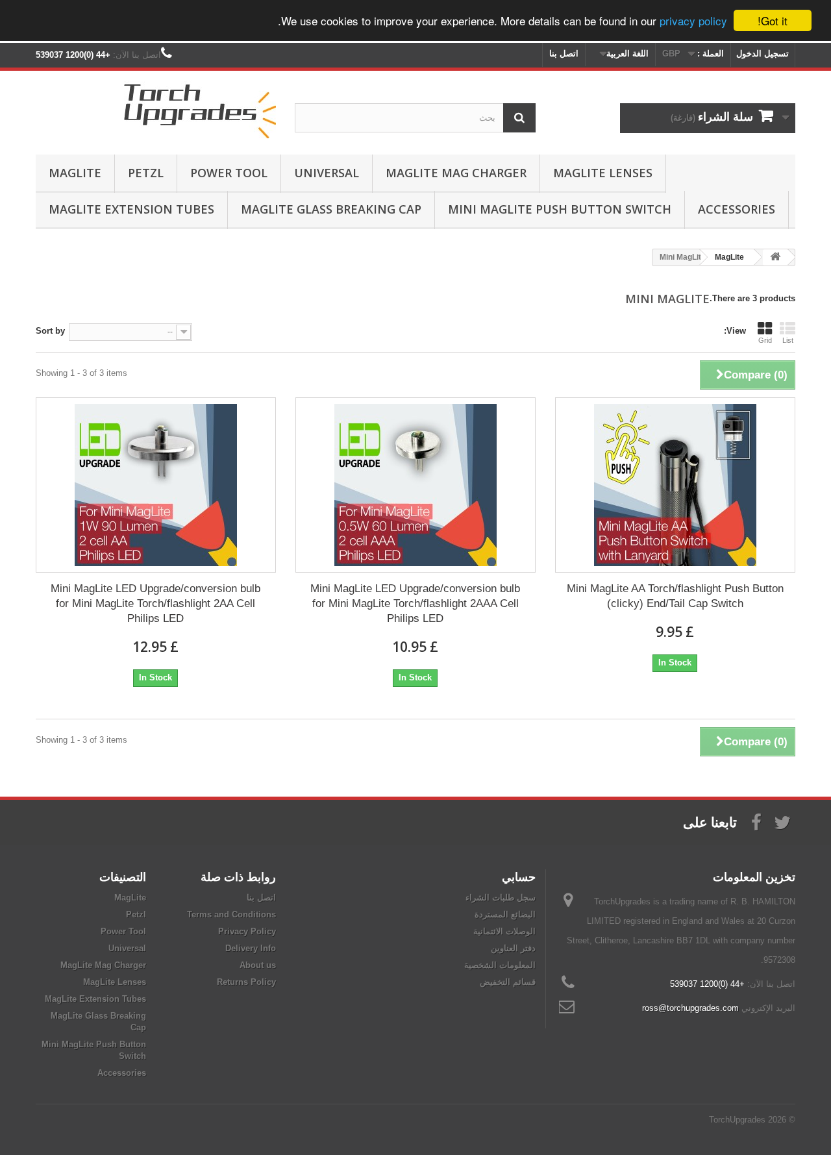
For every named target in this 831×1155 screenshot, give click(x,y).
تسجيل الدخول (762, 53)
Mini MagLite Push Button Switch (559, 209)
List (787, 340)
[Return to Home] (775, 257)
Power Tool (228, 172)
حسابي (519, 876)
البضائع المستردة (505, 914)
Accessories (736, 209)
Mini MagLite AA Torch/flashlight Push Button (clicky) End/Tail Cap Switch (675, 596)
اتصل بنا (563, 53)
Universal (326, 172)
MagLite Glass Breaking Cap (331, 209)
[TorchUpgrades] (156, 109)
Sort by (50, 331)
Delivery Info (250, 948)
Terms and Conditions (231, 914)
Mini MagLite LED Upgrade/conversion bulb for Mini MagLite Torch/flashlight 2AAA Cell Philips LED (415, 603)
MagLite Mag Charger (456, 172)
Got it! (773, 20)
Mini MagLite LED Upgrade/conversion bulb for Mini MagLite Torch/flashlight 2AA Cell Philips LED (155, 603)
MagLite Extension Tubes (131, 209)
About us (258, 965)
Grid (765, 340)
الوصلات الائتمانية (504, 931)
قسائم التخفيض (508, 982)
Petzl (146, 172)
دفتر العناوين (513, 948)
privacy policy (693, 21)
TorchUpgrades (737, 1119)
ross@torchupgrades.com (690, 1008)
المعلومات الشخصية (500, 965)
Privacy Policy (247, 931)
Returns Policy (246, 982)
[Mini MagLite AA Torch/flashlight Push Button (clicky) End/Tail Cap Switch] (675, 485)
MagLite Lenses (602, 172)
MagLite (75, 172)
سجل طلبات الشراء (500, 897)
